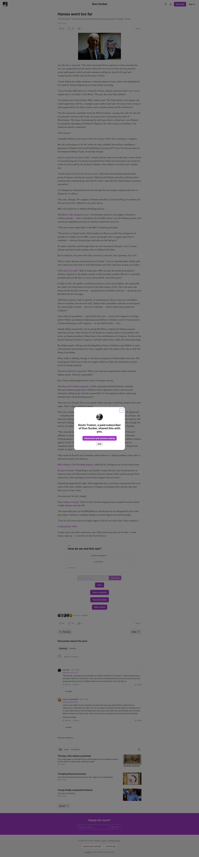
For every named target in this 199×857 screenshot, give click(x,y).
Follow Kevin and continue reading (99, 438)
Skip (99, 444)
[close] (121, 410)
